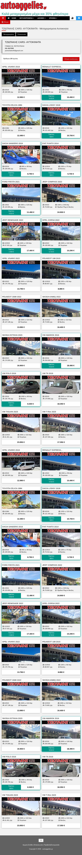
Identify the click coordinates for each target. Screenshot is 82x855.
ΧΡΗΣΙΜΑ (52, 18)
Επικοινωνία (22, 34)
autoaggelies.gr (47, 849)
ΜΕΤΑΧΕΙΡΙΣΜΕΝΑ (26, 18)
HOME (13, 18)
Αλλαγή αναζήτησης (71, 59)
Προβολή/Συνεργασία (51, 845)
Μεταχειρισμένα (8, 34)
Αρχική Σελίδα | (28, 845)
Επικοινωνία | (39, 845)
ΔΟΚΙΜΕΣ (41, 18)
